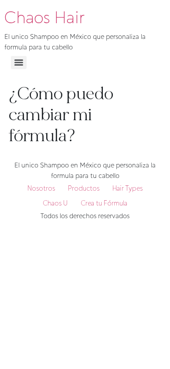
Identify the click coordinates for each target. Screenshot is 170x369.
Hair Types (127, 188)
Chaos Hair (44, 17)
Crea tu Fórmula (104, 203)
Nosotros (41, 188)
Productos (83, 188)
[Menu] (19, 62)
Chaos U (55, 203)
